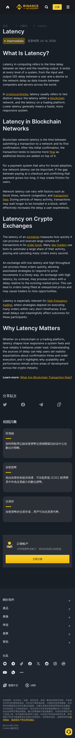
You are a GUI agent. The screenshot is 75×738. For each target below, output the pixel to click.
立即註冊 (37, 558)
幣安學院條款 (28, 719)
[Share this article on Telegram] (41, 404)
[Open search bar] (45, 7)
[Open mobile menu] (68, 7)
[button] (68, 7)
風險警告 (15, 719)
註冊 (57, 6)
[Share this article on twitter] (5, 404)
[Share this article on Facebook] (23, 404)
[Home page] (27, 7)
